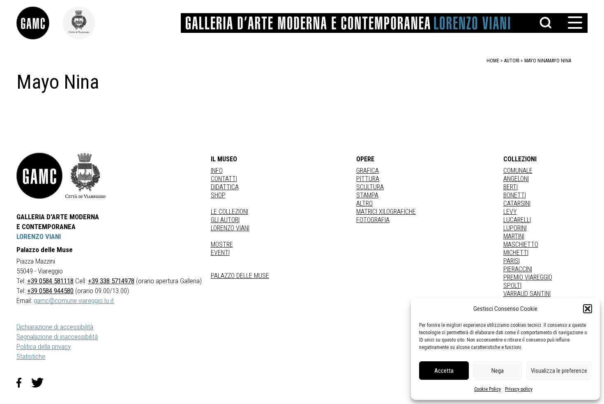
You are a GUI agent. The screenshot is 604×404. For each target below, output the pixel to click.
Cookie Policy (487, 389)
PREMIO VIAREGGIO (527, 277)
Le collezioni (229, 212)
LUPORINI (515, 228)
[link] (39, 23)
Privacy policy (519, 389)
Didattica (225, 187)
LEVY (510, 212)
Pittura (367, 179)
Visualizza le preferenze (559, 370)
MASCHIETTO (520, 244)
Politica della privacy (43, 346)
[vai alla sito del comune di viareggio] (85, 176)
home (492, 61)
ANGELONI (516, 179)
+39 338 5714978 (111, 281)
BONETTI (514, 195)
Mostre (222, 244)
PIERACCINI (517, 269)
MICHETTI (515, 253)
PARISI (511, 261)
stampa (367, 195)
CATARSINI (516, 203)
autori (511, 61)
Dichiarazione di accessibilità (54, 327)
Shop (218, 195)
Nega (497, 370)
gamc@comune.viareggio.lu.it (74, 300)
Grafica (367, 170)
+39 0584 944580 (50, 291)
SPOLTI (512, 285)
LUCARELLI (517, 220)
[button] (587, 309)
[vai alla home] (39, 176)
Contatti (224, 179)
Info (217, 170)
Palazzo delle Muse (240, 276)
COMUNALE (518, 170)
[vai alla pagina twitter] (40, 383)
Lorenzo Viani (230, 228)
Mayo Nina (559, 61)
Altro (364, 203)
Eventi (220, 253)
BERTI (510, 187)
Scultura (370, 187)
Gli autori (225, 220)
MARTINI (513, 236)
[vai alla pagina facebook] (23, 383)
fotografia (373, 220)
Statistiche (30, 356)
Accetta (444, 370)
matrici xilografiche (386, 212)
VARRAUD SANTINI (527, 294)
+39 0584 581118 (50, 281)
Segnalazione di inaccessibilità (57, 337)
